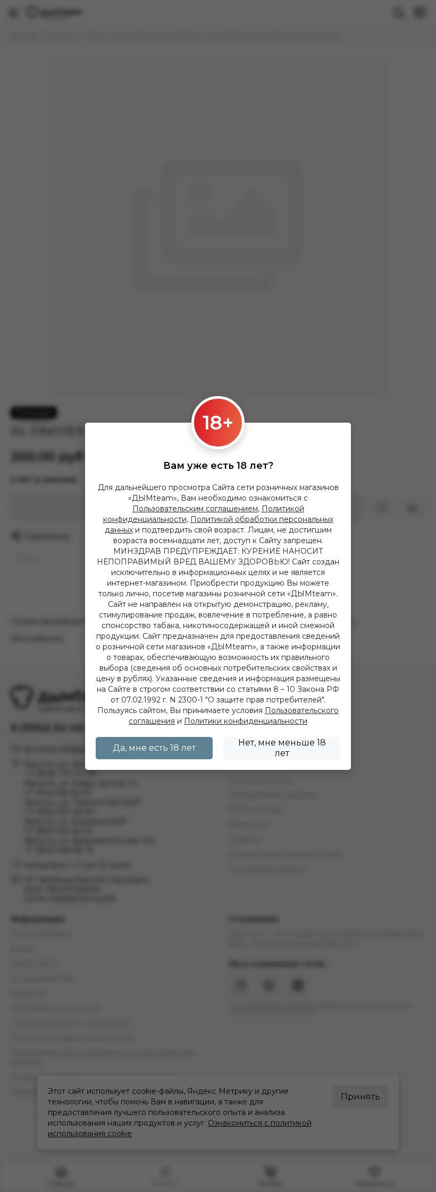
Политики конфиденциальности (245, 721)
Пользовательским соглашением (195, 508)
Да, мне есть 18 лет (154, 748)
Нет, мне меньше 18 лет (282, 748)
